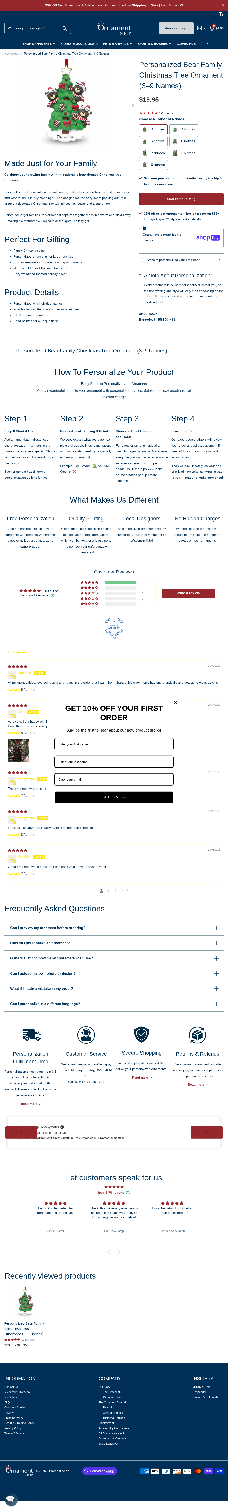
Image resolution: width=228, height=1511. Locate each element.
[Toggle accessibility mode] (221, 14)
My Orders (10, 1397)
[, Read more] (201, 28)
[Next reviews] (207, 1132)
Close (223, 5)
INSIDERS (203, 1378)
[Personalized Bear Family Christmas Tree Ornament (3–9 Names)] (24, 1302)
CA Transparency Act (111, 1433)
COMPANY (110, 1378)
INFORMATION (19, 1378)
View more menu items (206, 44)
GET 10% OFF (114, 797)
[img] (17, 666)
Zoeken (65, 28)
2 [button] (109, 890)
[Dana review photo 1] (18, 750)
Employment (106, 1423)
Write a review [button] (188, 593)
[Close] (175, 702)
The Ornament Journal (112, 1402)
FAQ (7, 1402)
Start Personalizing (181, 199)
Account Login (176, 28)
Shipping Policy (13, 1418)
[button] (133, 105)
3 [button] (116, 890)
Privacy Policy (12, 1428)
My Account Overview (17, 1392)
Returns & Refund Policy (19, 1423)
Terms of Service (14, 1433)
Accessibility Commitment (114, 1428)
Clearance (186, 43)
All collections (38, 44)
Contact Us (11, 1387)
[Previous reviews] (21, 1132)
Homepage (11, 53)
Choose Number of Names (161, 119)
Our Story (104, 1387)
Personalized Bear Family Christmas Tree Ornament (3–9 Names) (24, 1328)
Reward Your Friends (205, 1397)
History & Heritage (114, 1418)
